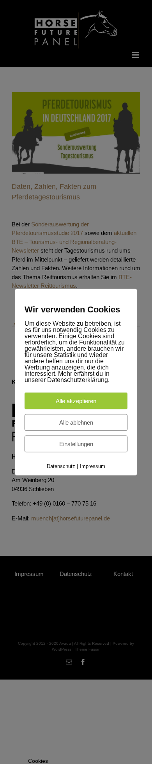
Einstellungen (76, 444)
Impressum (92, 466)
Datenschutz (61, 466)
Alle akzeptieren (76, 401)
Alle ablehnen (76, 422)
